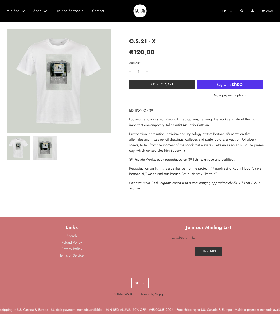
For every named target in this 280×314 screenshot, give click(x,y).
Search (72, 235)
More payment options (230, 95)
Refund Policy (71, 242)
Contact (98, 10)
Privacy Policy (71, 248)
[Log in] (252, 11)
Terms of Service (72, 255)
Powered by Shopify (152, 294)
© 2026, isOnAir (123, 294)
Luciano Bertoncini (69, 10)
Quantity (134, 63)
